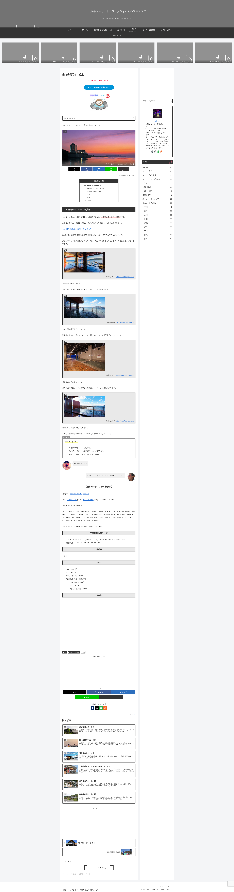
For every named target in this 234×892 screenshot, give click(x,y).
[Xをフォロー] (97, 708)
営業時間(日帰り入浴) (94, 191)
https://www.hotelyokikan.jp (125, 277)
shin (157, 121)
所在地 (89, 200)
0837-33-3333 (88, 500)
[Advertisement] (98, 671)
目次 (96, 181)
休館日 (89, 194)
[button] (133, 118)
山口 (84, 652)
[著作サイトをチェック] (92, 708)
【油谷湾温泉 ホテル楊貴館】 (95, 188)
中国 (65, 652)
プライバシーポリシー (166, 886)
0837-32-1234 (72, 500)
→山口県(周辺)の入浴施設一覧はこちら (76, 229)
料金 (88, 197)
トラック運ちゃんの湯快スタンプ (99, 87)
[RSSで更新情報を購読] (105, 708)
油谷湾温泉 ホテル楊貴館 (92, 185)
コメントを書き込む (98, 868)
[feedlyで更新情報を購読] (101, 708)
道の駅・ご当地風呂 (74, 652)
